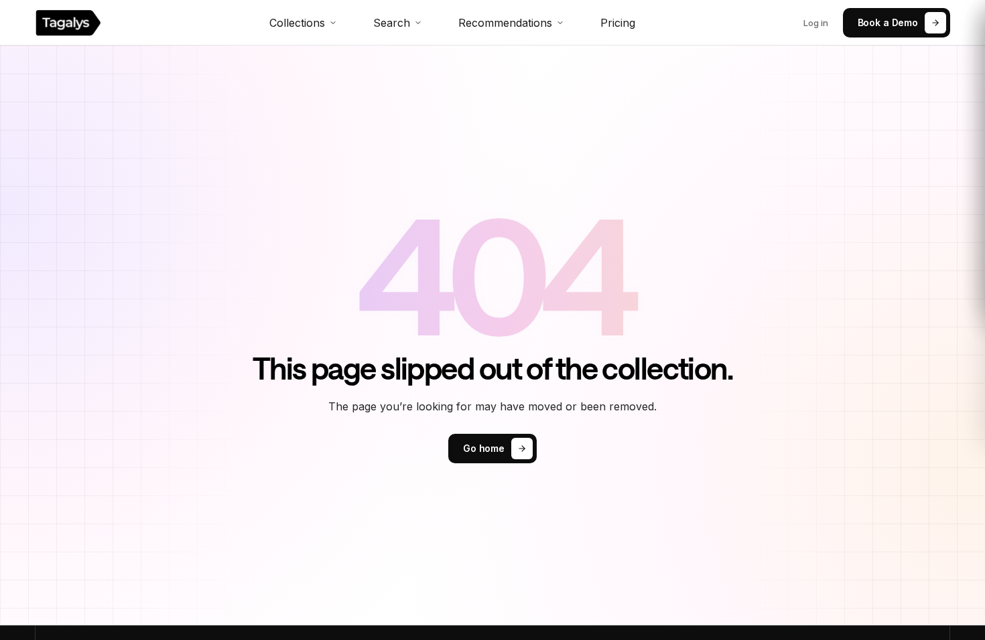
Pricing (617, 22)
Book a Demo (888, 22)
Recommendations (505, 22)
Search (391, 22)
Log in (815, 22)
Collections (297, 22)
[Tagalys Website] (68, 22)
